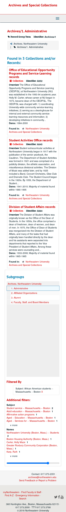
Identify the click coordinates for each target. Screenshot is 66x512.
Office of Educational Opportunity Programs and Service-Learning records (32, 73)
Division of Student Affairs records (32, 207)
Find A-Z (9, 495)
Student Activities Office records (31, 140)
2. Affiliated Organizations (24, 293)
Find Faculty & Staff (31, 492)
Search (22, 498)
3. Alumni (16, 297)
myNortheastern (11, 492)
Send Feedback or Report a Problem (37, 480)
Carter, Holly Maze (16, 442)
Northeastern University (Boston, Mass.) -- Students (33, 432)
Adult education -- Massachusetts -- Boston (29, 411)
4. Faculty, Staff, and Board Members (30, 302)
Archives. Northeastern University (30, 43)
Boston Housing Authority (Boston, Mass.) (28, 439)
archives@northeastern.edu (42, 477)
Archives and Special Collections (32, 5)
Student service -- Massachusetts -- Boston (29, 408)
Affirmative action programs (21, 414)
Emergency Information (27, 495)
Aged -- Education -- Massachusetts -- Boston (30, 417)
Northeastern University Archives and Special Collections (29, 130)
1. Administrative (19, 288)
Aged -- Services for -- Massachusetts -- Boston (31, 420)
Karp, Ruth (12, 451)
